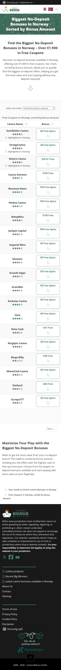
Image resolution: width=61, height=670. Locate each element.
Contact (6, 591)
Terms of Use (9, 609)
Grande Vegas (17, 273)
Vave (17, 315)
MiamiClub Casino (17, 371)
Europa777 (17, 399)
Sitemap (6, 596)
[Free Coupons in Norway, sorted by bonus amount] (51, 124)
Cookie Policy (9, 619)
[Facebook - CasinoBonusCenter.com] (11, 557)
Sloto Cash (17, 329)
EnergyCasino (17, 144)
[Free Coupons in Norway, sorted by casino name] (25, 124)
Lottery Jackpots (14, 571)
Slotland (17, 385)
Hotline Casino (17, 202)
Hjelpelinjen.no (26, 2)
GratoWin (17, 287)
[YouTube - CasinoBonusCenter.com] (17, 557)
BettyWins (17, 216)
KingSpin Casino (17, 343)
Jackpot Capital (17, 230)
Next (51, 428)
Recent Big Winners (16, 576)
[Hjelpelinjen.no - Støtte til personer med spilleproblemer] (31, 642)
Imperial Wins (17, 244)
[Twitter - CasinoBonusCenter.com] (4, 557)
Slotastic (17, 259)
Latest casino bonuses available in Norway (29, 581)
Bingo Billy (17, 357)
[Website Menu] (50, 9)
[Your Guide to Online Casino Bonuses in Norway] (11, 9)
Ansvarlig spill (15, 629)
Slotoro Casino (17, 158)
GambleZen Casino (17, 130)
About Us (7, 586)
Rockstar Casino (17, 301)
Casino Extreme (17, 174)
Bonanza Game (17, 188)
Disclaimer (8, 624)
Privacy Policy (9, 614)
